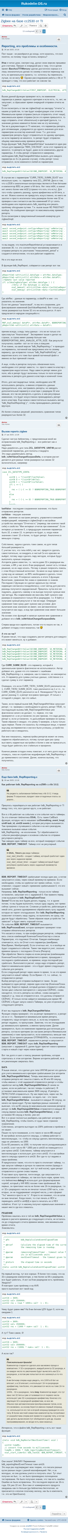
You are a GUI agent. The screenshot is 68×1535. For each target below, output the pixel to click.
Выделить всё (13, 86)
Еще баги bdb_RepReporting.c (19, 777)
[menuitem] (8, 10)
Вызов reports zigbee (14, 431)
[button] (36, 31)
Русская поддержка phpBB (34, 1529)
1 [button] (40, 31)
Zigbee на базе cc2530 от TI (22, 21)
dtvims (4, 37)
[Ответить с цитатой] (59, 39)
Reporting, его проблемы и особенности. (30, 46)
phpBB (28, 1526)
